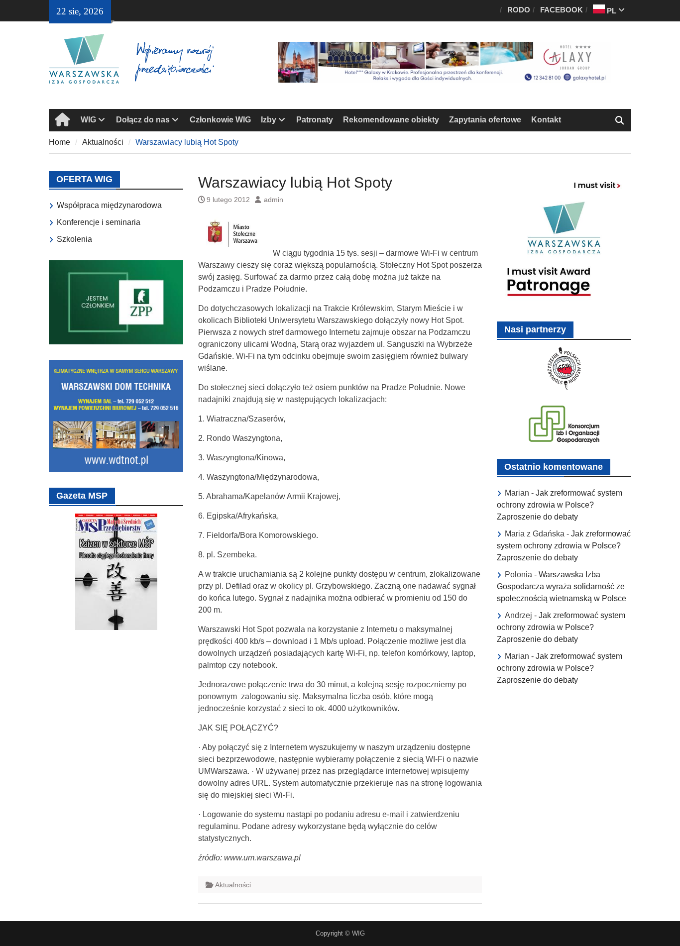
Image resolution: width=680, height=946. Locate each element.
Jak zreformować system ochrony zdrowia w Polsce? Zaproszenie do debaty (559, 505)
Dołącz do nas (143, 119)
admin (273, 200)
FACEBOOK (561, 9)
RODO (518, 9)
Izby (268, 119)
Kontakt (546, 119)
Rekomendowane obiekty (391, 119)
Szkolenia (74, 239)
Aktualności (233, 885)
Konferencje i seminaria (98, 222)
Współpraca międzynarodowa (109, 205)
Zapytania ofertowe (485, 119)
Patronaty (314, 119)
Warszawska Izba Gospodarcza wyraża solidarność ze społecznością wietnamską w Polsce (561, 586)
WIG (88, 119)
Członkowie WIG (220, 119)
